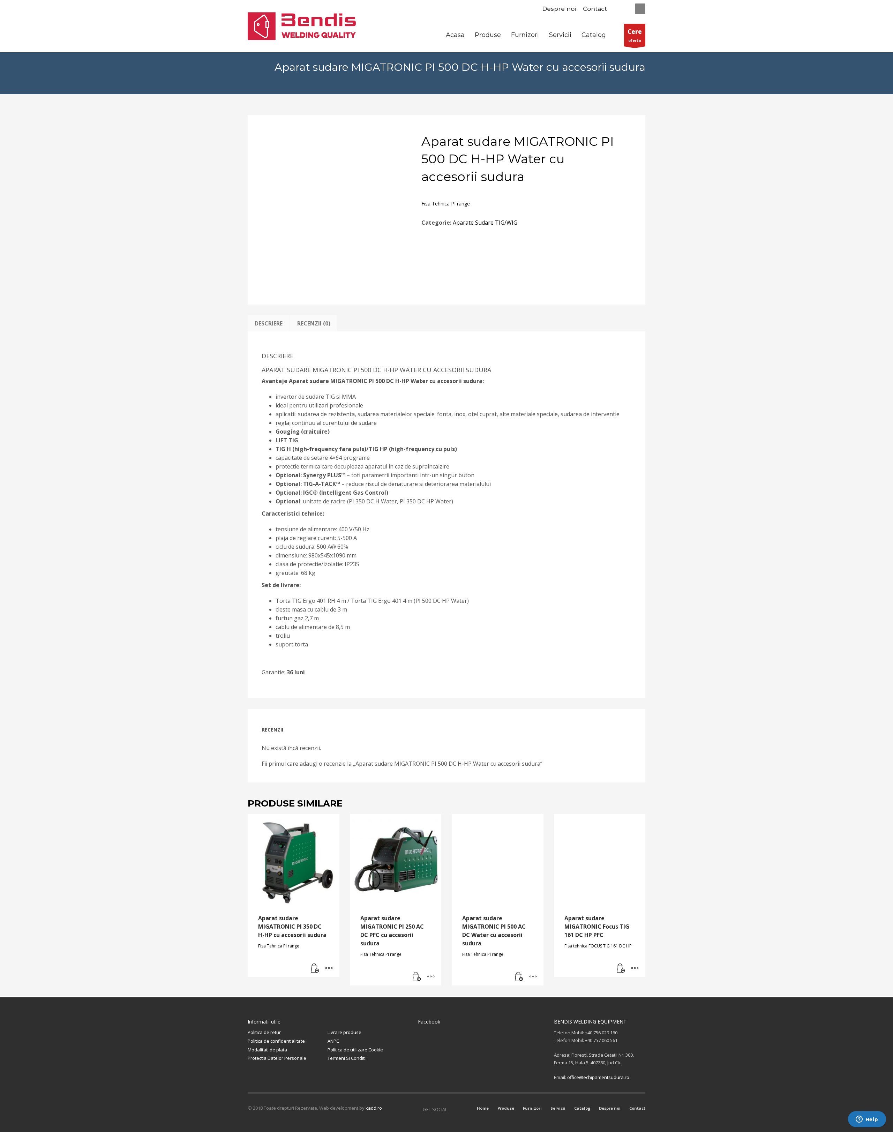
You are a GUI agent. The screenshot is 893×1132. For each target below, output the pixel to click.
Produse (505, 1108)
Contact (595, 8)
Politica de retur (264, 1032)
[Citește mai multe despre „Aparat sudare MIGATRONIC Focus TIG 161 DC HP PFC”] (621, 968)
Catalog (582, 1108)
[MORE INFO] (329, 968)
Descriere (269, 323)
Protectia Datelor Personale (277, 1058)
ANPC (333, 1041)
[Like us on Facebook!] (452, 1109)
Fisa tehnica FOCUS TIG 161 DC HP (598, 946)
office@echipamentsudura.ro (598, 1077)
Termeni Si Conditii (347, 1058)
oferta (635, 35)
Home (483, 1108)
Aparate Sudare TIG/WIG (485, 222)
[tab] (269, 323)
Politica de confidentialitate (276, 1041)
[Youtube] (463, 1109)
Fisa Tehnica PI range (445, 203)
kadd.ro (374, 1108)
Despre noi (559, 8)
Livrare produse (344, 1032)
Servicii (557, 1108)
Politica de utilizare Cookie (355, 1050)
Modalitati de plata (267, 1050)
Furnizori (532, 1108)
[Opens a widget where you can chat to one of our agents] (867, 1120)
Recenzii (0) (313, 323)
